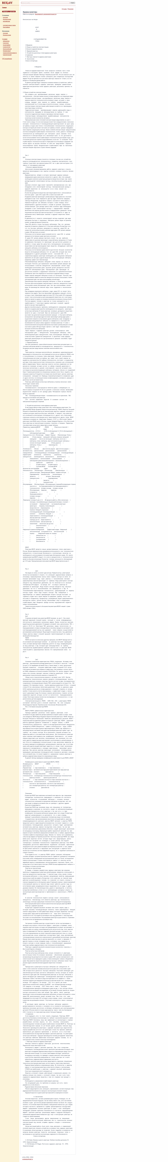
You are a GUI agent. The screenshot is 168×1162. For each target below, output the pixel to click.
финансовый (7, 51)
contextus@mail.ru (27, 1159)
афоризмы (6, 41)
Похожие (70, 9)
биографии (6, 27)
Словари (4, 39)
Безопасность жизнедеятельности (45, 14)
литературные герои (9, 25)
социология (6, 47)
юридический (7, 54)
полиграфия (6, 45)
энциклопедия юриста (10, 53)
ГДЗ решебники (7, 58)
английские (6, 21)
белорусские (7, 19)
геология (6, 43)
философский (7, 49)
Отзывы (64, 9)
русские (5, 17)
